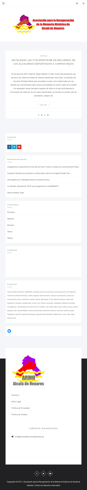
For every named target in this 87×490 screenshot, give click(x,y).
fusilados (19, 303)
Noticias (43, 56)
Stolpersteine (57, 314)
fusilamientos (26, 303)
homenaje (49, 303)
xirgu (68, 314)
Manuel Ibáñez (22, 310)
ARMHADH (28, 292)
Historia (43, 303)
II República (57, 303)
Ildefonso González (68, 303)
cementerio (25, 299)
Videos (10, 238)
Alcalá (9, 292)
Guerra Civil (36, 303)
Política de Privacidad (20, 408)
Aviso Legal (16, 402)
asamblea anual (38, 292)
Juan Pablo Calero (52, 307)
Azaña (31, 295)
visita (64, 314)
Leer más (43, 105)
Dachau (32, 299)
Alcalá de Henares (18, 292)
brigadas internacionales (41, 295)
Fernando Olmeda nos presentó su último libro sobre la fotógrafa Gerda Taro (38, 173)
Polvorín (66, 310)
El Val (51, 299)
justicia (69, 307)
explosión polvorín (59, 299)
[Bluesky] (9, 331)
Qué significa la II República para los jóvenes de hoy (28, 180)
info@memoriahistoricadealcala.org (29, 437)
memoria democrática (35, 310)
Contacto (15, 395)
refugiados (10, 314)
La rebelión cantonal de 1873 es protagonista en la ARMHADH (32, 186)
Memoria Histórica (50, 310)
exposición (69, 299)
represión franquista (28, 314)
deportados (44, 299)
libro (15, 310)
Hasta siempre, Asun (15, 193)
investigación (11, 307)
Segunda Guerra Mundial (44, 314)
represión (18, 314)
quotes (71, 310)
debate (37, 299)
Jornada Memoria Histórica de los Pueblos (31, 307)
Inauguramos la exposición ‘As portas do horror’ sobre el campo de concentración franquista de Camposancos (43, 167)
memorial (59, 310)
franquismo (11, 303)
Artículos (11, 212)
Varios (9, 232)
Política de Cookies (19, 414)
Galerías (10, 219)
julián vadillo (62, 307)
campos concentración (58, 295)
